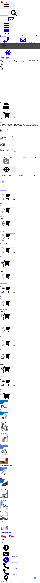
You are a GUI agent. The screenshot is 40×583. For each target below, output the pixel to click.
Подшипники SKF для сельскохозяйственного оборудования (6, 465)
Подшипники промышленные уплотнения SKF (5, 409)
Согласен (22, 582)
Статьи (4, 36)
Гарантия (31, 35)
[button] (3, 537)
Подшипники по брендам (12, 9)
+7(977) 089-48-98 (14, 574)
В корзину (13, 117)
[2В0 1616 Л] (2, 69)
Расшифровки (34, 35)
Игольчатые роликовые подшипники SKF (4, 476)
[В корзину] (7, 194)
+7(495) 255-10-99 (14, 568)
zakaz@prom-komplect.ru (15, 556)
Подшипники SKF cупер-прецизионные (4, 454)
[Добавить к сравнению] (16, 117)
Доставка (23, 35)
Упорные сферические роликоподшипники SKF (5, 521)
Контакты (6, 36)
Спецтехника (18, 9)
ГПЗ (1, 122)
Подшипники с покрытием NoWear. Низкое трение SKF (5, 532)
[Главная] (8, 55)
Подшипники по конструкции (4, 9)
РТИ (16, 9)
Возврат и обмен (27, 35)
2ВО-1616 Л (14, 176)
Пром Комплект (2, 581)
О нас (21, 35)
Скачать (1, 411)
